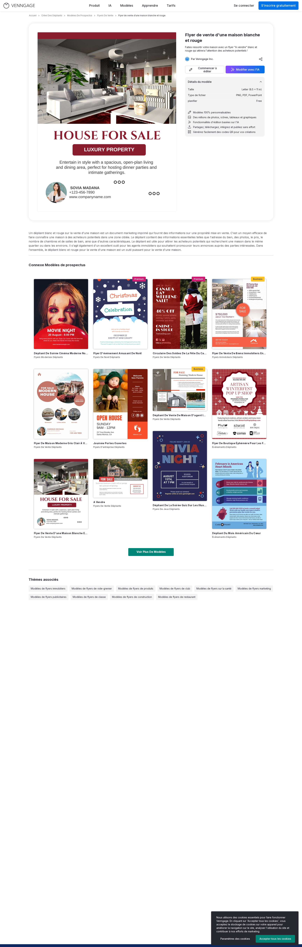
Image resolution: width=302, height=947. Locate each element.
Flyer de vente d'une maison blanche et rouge (61, 533)
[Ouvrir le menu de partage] (261, 59)
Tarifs (171, 5)
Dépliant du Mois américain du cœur (236, 533)
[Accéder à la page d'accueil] (19, 6)
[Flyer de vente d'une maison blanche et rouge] (61, 494)
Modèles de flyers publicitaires (48, 596)
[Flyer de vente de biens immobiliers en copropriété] (239, 314)
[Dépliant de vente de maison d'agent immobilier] (180, 390)
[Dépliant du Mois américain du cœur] (239, 494)
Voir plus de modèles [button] (151, 551)
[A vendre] (120, 478)
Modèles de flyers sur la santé (213, 588)
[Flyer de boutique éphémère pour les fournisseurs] (239, 404)
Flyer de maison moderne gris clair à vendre (61, 443)
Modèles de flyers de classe (89, 596)
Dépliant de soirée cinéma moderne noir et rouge (61, 353)
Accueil (33, 15)
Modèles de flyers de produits (135, 588)
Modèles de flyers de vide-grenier (92, 588)
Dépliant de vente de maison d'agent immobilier (180, 415)
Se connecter (244, 5)
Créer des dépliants (51, 15)
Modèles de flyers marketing (254, 588)
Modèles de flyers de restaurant (176, 596)
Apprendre (150, 5)
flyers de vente (105, 15)
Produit (94, 5)
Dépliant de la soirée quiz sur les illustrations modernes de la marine (180, 505)
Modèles (126, 5)
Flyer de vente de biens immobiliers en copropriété (239, 353)
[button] (204, 69)
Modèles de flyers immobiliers (48, 588)
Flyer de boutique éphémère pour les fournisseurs (239, 443)
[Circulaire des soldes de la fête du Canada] (180, 314)
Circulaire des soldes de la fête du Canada (180, 353)
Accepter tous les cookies (275, 938)
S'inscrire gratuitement (278, 5)
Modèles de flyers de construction (132, 596)
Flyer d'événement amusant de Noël (117, 353)
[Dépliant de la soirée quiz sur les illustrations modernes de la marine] (180, 466)
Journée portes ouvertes (110, 443)
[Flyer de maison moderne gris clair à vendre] (61, 404)
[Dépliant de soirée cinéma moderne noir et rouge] (61, 314)
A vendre (99, 502)
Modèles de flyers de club (175, 588)
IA (110, 5)
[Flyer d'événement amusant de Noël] (120, 314)
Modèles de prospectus (79, 15)
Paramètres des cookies (235, 938)
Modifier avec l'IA (248, 69)
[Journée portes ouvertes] (120, 404)
